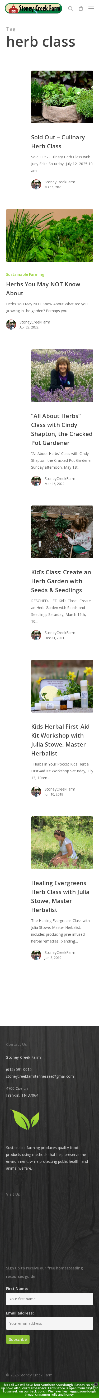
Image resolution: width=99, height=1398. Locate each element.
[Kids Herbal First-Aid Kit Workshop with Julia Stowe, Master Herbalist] (62, 686)
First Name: (17, 1288)
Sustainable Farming (25, 274)
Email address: (20, 1313)
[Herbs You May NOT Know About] (49, 235)
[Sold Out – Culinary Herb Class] (62, 97)
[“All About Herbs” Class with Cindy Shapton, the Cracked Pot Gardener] (62, 375)
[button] (91, 8)
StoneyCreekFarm (60, 181)
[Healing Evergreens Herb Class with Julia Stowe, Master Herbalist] (62, 842)
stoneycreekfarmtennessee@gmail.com (40, 1076)
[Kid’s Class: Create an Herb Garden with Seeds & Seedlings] (62, 532)
